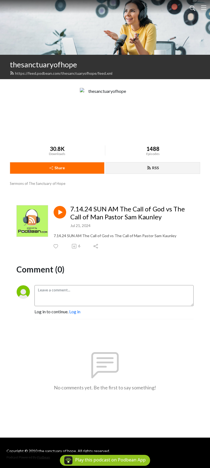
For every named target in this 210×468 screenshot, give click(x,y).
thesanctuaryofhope (43, 64)
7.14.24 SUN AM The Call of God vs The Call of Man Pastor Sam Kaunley (127, 213)
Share (59, 167)
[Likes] (56, 246)
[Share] (96, 246)
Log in (74, 311)
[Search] (192, 7)
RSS (155, 167)
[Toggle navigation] (203, 7)
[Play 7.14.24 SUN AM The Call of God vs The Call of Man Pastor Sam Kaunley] (60, 212)
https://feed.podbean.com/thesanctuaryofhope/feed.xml (63, 73)
